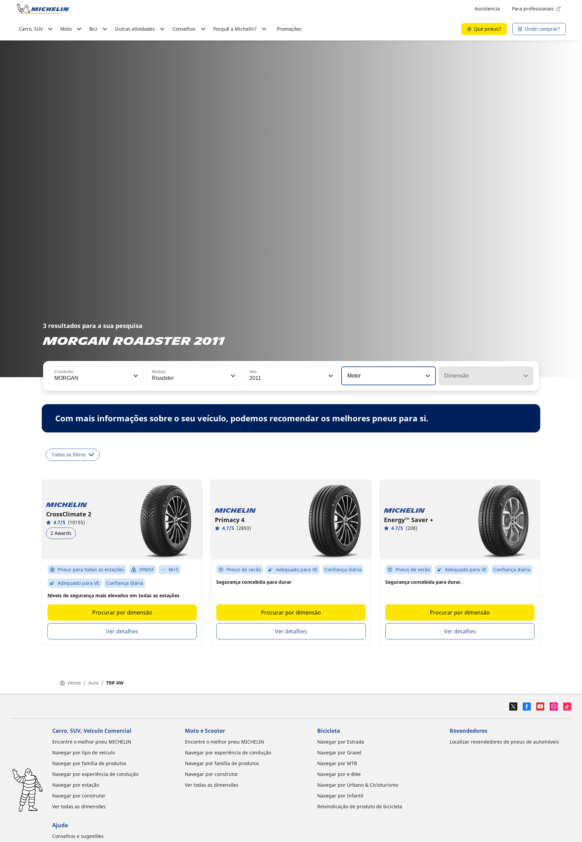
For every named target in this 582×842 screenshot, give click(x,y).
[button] (135, 376)
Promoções (289, 29)
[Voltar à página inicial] (43, 9)
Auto (93, 683)
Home (74, 683)
